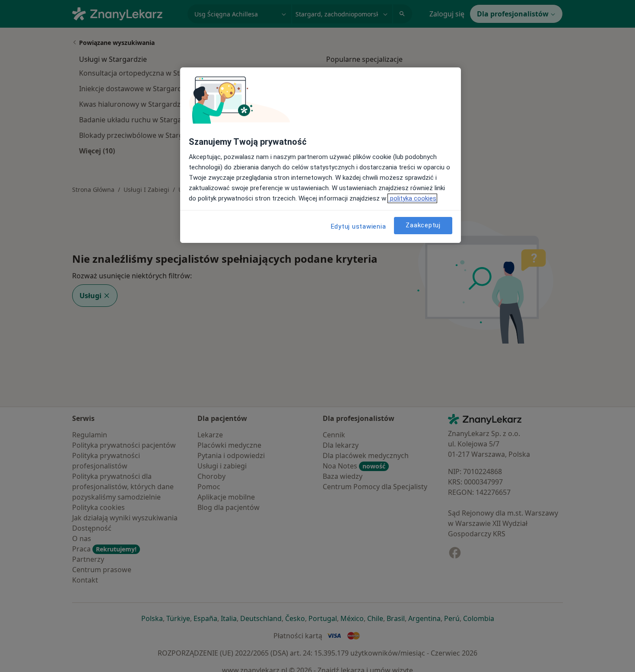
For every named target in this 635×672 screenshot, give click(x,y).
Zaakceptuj (423, 225)
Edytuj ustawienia (358, 226)
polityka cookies (412, 198)
